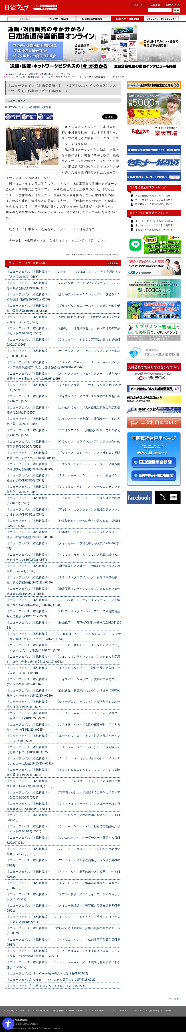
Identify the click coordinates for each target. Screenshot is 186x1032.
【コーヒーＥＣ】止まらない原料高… (154, 221)
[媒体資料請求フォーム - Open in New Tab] (154, 85)
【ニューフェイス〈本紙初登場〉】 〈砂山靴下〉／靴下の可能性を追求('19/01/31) (62, 622)
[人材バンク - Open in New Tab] (154, 373)
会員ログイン (172, 4)
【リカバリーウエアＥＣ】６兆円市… (154, 225)
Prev (132, 164)
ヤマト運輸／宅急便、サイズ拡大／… (154, 195)
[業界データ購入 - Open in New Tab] (29, 116)
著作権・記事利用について (79, 1011)
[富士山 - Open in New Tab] (154, 410)
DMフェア (162, 19)
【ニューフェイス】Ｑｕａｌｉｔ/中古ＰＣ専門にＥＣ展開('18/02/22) (51, 979)
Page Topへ (173, 998)
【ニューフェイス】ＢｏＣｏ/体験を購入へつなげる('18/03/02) (47, 973)
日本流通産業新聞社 (31, 7)
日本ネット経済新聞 (127, 19)
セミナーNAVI (59, 19)
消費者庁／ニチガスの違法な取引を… (154, 204)
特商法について (42, 1011)
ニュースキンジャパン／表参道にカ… (154, 200)
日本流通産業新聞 (93, 19)
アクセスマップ (25, 1011)
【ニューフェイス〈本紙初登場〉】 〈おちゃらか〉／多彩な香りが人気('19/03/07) (62, 543)
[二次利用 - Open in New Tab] (154, 423)
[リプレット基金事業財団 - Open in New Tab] (154, 353)
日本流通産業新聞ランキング (147, 187)
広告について (138, 1011)
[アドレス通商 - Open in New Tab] (154, 267)
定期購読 (155, 4)
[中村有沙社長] (32, 145)
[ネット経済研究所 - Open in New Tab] (154, 164)
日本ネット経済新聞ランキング (149, 212)
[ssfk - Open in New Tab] (154, 333)
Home (24, 19)
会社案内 (10, 1011)
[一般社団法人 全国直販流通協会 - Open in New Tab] (154, 311)
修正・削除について (103, 1011)
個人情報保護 (58, 1011)
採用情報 (167, 1011)
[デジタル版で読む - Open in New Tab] (45, 116)
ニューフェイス (62, 74)
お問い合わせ (153, 1011)
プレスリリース (122, 1011)
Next (175, 164)
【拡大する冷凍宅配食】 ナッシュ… (154, 229)
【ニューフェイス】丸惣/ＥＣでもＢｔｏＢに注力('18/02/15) (46, 985)
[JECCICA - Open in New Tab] (154, 289)
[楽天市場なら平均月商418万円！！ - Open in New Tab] (154, 116)
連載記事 (46, 74)
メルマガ (138, 4)
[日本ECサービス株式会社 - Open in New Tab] (154, 245)
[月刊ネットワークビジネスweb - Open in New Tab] (154, 400)
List (113, 263)
